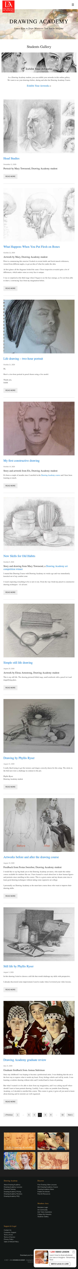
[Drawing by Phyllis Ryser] (39, 726)
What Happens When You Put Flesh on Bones (31, 246)
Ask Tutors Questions (44, 1212)
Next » (70, 1115)
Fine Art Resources (43, 1194)
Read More (10, 176)
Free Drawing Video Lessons (47, 1185)
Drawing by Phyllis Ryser (19, 758)
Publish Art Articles (43, 1191)
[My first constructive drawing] (39, 428)
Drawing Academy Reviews (13, 1194)
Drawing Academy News (45, 1189)
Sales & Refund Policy (11, 1242)
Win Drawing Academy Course (47, 1187)
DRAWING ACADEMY (39, 21)
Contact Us (7, 1230)
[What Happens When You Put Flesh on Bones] (39, 214)
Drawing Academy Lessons (13, 1187)
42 (62, 1115)
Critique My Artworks (44, 1214)
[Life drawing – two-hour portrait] (39, 326)
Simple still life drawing (18, 662)
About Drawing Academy (12, 1185)
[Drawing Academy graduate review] (39, 1028)
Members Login (42, 1207)
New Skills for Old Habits (19, 556)
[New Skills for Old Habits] (39, 524)
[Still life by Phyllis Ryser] (39, 934)
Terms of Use (8, 1235)
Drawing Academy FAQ (12, 1196)
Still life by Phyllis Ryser (18, 966)
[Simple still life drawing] (39, 630)
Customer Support (10, 1232)
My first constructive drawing (21, 460)
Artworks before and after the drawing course (31, 857)
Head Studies (11, 158)
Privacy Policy (8, 1239)
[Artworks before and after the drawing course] (39, 825)
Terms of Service (9, 1237)
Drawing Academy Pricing (12, 1191)
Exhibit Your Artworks (38, 85)
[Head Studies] (39, 126)
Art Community (42, 1210)
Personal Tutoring (9, 1189)
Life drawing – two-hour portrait (23, 358)
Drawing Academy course (50, 475)
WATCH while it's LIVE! (60, 1264)
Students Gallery (43, 1216)
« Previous (9, 1115)
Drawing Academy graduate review (24, 1060)
